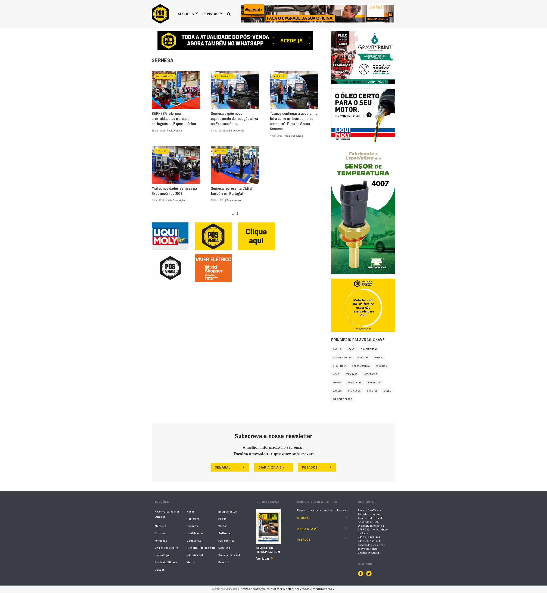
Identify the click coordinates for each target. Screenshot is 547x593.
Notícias (161, 151)
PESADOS (363, 357)
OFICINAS (381, 366)
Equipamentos (165, 76)
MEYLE (387, 391)
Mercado (160, 526)
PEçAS (350, 349)
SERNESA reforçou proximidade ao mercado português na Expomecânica (174, 118)
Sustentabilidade (166, 562)
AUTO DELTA (355, 382)
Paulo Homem (174, 130)
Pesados (192, 526)
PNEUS (337, 349)
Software (224, 533)
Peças (191, 511)
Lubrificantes (195, 533)
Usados (160, 569)
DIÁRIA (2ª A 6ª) (271, 467)
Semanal (303, 518)
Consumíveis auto (230, 555)
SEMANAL (222, 467)
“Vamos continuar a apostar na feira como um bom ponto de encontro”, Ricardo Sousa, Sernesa (294, 121)
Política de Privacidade (280, 589)
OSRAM (337, 382)
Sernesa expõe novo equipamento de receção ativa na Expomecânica (234, 118)
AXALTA (337, 391)
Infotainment (195, 555)
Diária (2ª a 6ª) (307, 529)
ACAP (336, 374)
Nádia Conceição (234, 130)
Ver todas (262, 558)
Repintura (193, 519)
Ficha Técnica (303, 589)
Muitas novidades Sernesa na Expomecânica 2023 (174, 191)
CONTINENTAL (369, 349)
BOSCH (378, 357)
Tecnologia (162, 555)
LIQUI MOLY (339, 366)
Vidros (191, 562)
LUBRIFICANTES (342, 357)
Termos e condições (253, 589)
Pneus (222, 519)
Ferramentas (226, 540)
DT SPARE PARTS (342, 399)
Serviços (224, 548)
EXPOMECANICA (361, 366)
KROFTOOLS (370, 374)
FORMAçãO (351, 374)
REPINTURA (374, 382)
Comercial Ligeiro (166, 548)
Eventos (279, 76)
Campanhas (194, 540)
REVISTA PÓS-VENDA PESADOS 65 (268, 550)
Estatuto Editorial (324, 589)
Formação (161, 540)
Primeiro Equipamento (201, 548)
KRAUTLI (372, 391)
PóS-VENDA (354, 391)
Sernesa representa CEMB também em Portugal (231, 191)
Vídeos (223, 526)
